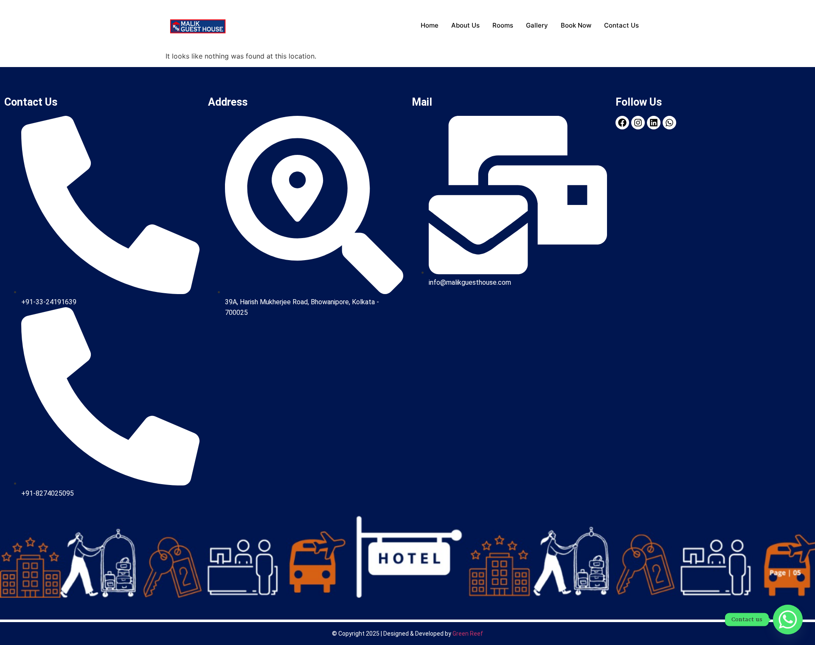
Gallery (537, 25)
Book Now (576, 25)
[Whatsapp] (788, 619)
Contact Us (621, 25)
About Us (465, 25)
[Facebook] (622, 122)
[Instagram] (638, 122)
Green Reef (467, 633)
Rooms (502, 25)
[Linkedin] (653, 122)
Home (429, 25)
